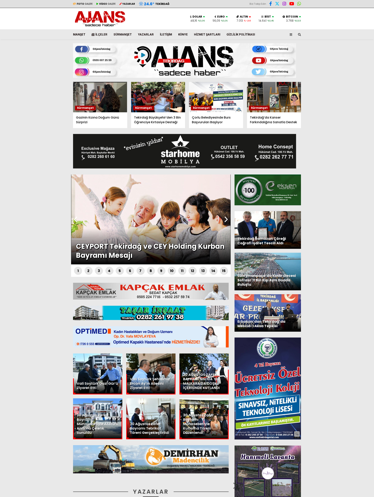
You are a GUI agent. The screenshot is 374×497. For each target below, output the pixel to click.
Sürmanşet (123, 34)
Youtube (351, 147)
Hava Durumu (341, 64)
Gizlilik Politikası (241, 34)
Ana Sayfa (340, 22)
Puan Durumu (342, 73)
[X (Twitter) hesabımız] (349, 125)
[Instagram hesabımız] (284, 4)
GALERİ (85, 3)
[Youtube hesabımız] (291, 4)
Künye (183, 34)
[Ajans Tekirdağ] (100, 26)
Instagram (351, 136)
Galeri (337, 30)
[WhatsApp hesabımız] (299, 4)
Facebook (350, 115)
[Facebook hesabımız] (270, 4)
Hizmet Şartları (207, 34)
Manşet (79, 34)
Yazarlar (338, 46)
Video (336, 38)
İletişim (166, 34)
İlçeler (101, 34)
